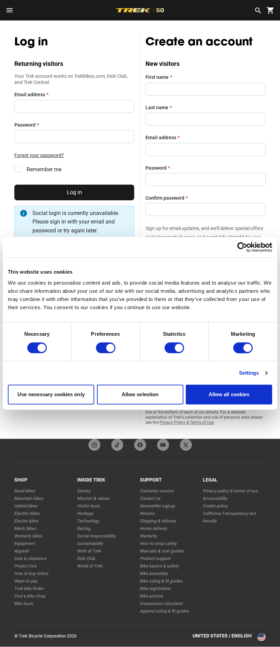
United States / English (222, 635)
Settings (249, 373)
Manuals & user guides (162, 550)
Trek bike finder (29, 588)
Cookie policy (215, 505)
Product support (155, 558)
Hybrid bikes (26, 505)
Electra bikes (26, 520)
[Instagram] (94, 445)
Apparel (21, 550)
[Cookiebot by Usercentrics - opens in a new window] (242, 247)
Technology (88, 520)
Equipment (24, 543)
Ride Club (86, 558)
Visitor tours (88, 505)
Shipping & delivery (158, 520)
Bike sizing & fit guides (161, 581)
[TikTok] (117, 445)
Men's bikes (25, 528)
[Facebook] (140, 445)
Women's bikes (28, 535)
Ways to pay (26, 581)
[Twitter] (186, 445)
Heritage (85, 513)
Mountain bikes (29, 498)
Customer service (157, 490)
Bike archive (151, 596)
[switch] (105, 347)
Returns (147, 513)
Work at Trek (89, 550)
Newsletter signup (157, 505)
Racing (83, 528)
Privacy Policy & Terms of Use (186, 422)
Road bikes (25, 490)
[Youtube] (163, 445)
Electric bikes (27, 513)
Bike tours (23, 603)
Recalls (210, 520)
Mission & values (93, 498)
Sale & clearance (30, 558)
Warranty (148, 535)
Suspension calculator (161, 603)
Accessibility (215, 498)
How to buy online (31, 573)
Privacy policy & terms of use (230, 490)
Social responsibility (96, 535)
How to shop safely (158, 543)
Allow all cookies (229, 395)
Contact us (150, 498)
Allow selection (140, 395)
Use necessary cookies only (51, 395)
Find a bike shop (29, 596)
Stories (84, 490)
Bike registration (155, 588)
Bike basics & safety (159, 566)
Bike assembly (154, 573)
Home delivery (153, 528)
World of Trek (89, 566)
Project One (25, 566)
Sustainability (90, 543)
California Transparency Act (229, 513)
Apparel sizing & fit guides (165, 611)
